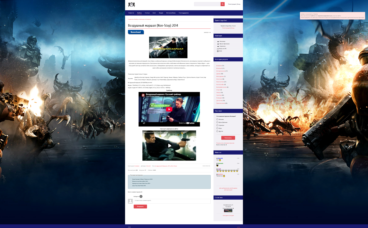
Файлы (136, 19)
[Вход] (141, 196)
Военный (219, 68)
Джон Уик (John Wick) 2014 (139, 185)
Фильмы (142, 19)
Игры (220, 128)
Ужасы (218, 92)
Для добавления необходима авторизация (228, 189)
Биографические (221, 87)
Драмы (218, 74)
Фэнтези (219, 79)
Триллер (218, 95)
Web (220, 51)
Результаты (220, 143)
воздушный (158, 166)
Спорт (218, 90)
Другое (221, 131)
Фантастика (220, 82)
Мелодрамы (220, 76)
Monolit (148, 166)
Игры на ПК (223, 48)
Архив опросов (229, 143)
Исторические (220, 71)
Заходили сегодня (228, 215)
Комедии (219, 98)
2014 (169, 166)
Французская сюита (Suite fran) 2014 (141, 183)
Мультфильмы (224, 44)
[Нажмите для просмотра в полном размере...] (169, 58)
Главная (130, 19)
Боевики (148, 19)
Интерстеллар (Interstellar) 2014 (140, 181)
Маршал (164, 166)
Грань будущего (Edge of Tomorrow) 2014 (142, 179)
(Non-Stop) (174, 166)
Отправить (140, 206)
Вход (238, 4)
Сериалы (222, 46)
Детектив (219, 100)
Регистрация (232, 4)
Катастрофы (220, 84)
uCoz (238, 227)
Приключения (220, 103)
